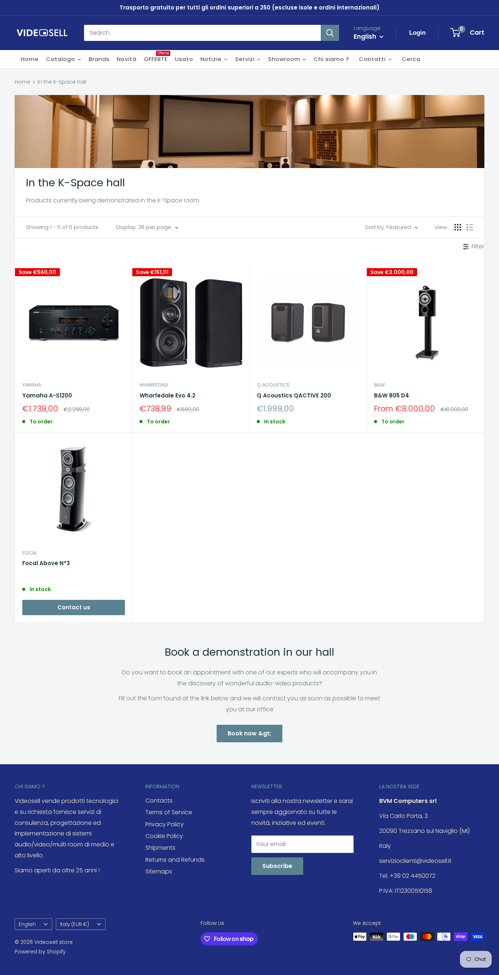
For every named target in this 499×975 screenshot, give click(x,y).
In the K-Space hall (62, 81)
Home (22, 81)
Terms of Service (168, 812)
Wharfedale (154, 384)
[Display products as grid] (457, 227)
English (27, 924)
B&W (379, 384)
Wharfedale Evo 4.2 (167, 395)
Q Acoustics (273, 384)
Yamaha (31, 384)
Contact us (73, 607)
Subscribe (277, 866)
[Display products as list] (469, 227)
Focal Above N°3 (46, 563)
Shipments (160, 847)
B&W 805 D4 (391, 395)
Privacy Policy (164, 824)
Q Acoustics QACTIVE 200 (294, 395)
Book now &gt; (249, 733)
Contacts (158, 800)
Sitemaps (158, 871)
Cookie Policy (164, 836)
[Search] (330, 33)
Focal (29, 552)
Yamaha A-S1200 (47, 395)
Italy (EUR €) (74, 924)
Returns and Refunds (175, 860)
